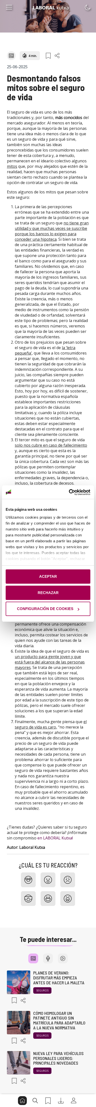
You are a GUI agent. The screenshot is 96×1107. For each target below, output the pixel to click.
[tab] (33, 958)
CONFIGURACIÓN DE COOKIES (45, 609)
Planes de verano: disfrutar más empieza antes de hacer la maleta (58, 977)
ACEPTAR (48, 576)
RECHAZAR (48, 593)
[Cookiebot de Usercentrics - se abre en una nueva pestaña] (69, 492)
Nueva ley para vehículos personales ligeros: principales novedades (58, 1058)
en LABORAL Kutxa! (55, 838)
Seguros (42, 990)
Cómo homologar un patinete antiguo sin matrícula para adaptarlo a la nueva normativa (59, 1020)
